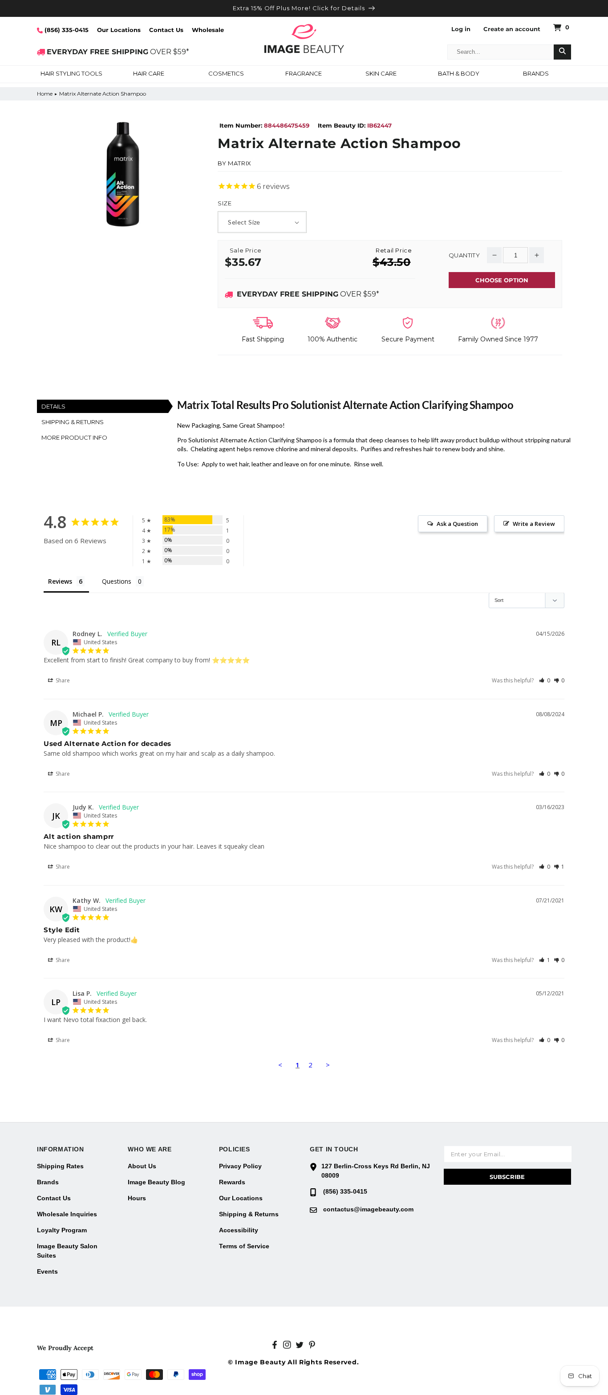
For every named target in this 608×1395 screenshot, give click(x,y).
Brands (48, 1182)
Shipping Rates (60, 1166)
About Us (142, 1166)
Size (224, 203)
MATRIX (239, 163)
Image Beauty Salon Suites (67, 1251)
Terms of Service (244, 1246)
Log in (460, 29)
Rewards (232, 1182)
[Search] (562, 52)
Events (47, 1271)
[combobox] (500, 52)
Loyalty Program (62, 1230)
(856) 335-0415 (66, 29)
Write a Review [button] (534, 524)
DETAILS (53, 406)
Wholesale (208, 29)
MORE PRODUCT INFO (74, 437)
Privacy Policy (240, 1166)
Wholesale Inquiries (67, 1214)
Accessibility (238, 1230)
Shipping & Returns (249, 1214)
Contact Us (166, 29)
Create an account (511, 29)
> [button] (328, 1064)
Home (45, 93)
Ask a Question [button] (457, 524)
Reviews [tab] (60, 581)
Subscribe (507, 1176)
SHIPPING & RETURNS (72, 421)
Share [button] (62, 680)
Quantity (464, 255)
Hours (137, 1198)
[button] (71, 74)
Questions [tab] (116, 581)
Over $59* (308, 294)
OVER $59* (118, 52)
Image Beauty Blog (156, 1182)
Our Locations (119, 29)
